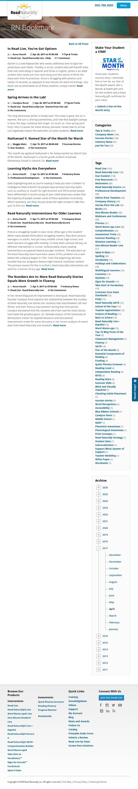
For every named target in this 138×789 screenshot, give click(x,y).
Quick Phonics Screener (109, 364)
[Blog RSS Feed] (113, 711)
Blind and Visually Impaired (105, 388)
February (114, 622)
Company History (105, 201)
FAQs (48, 58)
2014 (105, 649)
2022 (105, 514)
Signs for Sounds (105, 281)
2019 (105, 534)
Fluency (99, 342)
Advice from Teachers (107, 197)
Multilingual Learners (107, 270)
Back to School (103, 317)
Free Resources (104, 179)
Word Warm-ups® (17, 750)
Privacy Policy (80, 781)
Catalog (72, 729)
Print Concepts (103, 433)
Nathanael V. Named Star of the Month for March (45, 138)
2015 (105, 642)
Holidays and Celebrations (110, 263)
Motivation (101, 183)
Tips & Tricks (71, 54)
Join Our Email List (111, 697)
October (114, 568)
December (115, 555)
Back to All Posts (78, 43)
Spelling (99, 256)
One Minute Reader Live (109, 245)
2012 (105, 663)
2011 (105, 669)
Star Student (17, 147)
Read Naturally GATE (107, 302)
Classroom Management (109, 338)
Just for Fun (102, 145)
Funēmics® (14, 766)
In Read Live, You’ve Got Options (32, 49)
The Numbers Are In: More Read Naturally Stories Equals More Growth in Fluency (45, 279)
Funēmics (100, 274)
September (115, 575)
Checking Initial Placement (110, 393)
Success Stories (72, 144)
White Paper (102, 459)
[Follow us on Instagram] (107, 705)
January (113, 629)
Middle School (103, 419)
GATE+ (99, 346)
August (113, 582)
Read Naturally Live (33, 58)
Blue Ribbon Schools (107, 411)
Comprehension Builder (21, 746)
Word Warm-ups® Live (20, 713)
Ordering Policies (98, 781)
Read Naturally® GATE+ (20, 741)
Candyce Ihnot (103, 415)
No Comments (18, 110)
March (112, 615)
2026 (105, 487)
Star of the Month (105, 350)
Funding (100, 360)
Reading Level (103, 368)
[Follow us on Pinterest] (101, 711)
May (111, 602)
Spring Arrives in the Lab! (27, 97)
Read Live (15, 58)
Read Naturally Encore (57, 222)
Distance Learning (105, 241)
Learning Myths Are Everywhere (32, 168)
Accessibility (102, 407)
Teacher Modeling (105, 455)
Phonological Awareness (109, 430)
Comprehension (104, 230)
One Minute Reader (106, 212)
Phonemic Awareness (107, 426)
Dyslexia (100, 277)
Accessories (44, 716)
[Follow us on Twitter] (113, 705)
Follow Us (74, 725)
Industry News (72, 174)
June (111, 595)
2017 (105, 548)
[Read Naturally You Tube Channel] (120, 705)
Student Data (103, 441)
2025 (105, 494)
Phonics (99, 223)
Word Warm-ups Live (107, 226)
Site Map (66, 781)
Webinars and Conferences (110, 216)
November (115, 561)
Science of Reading (106, 313)
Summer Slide (103, 382)
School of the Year (105, 306)
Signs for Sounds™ (17, 762)
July (111, 588)
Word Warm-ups (104, 328)
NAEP (98, 422)
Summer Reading (105, 238)
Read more (76, 130)
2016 (105, 636)
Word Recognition (105, 404)
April (112, 609)
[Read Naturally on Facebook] (101, 705)
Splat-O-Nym (102, 252)
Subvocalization (104, 445)
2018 (105, 541)
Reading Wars (103, 379)
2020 (105, 528)
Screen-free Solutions (80, 745)
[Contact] (135, 389)
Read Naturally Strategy (109, 437)
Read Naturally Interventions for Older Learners (44, 213)
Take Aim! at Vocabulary (109, 285)
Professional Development (24, 177)
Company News (72, 218)
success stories (104, 400)
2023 (105, 507)
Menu (123, 5)
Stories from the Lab (56, 106)
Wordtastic (101, 463)
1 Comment (63, 58)
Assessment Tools (105, 234)
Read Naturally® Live (19, 709)
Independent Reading (107, 371)
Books (98, 208)
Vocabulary (101, 259)
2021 (105, 521)
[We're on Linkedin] (107, 711)
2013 (105, 656)
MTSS (98, 375)
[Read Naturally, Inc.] (25, 10)
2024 (105, 501)
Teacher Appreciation (107, 310)
